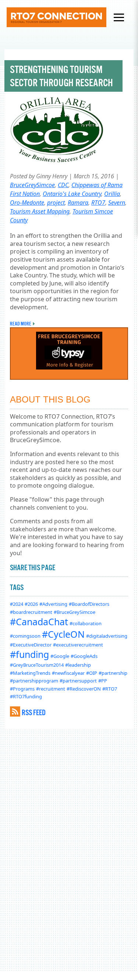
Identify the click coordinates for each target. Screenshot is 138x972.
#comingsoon (25, 636)
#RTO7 (109, 688)
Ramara (78, 203)
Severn (116, 203)
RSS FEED (34, 712)
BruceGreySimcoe (32, 185)
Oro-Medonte (27, 203)
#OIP (91, 673)
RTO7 (98, 203)
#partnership (113, 673)
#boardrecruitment (31, 612)
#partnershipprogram (34, 680)
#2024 (16, 604)
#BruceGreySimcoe (74, 612)
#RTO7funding (26, 696)
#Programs (22, 688)
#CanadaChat (39, 621)
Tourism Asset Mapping (40, 211)
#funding (29, 654)
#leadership (78, 665)
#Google (59, 656)
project (56, 203)
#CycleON (63, 634)
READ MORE (20, 324)
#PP (102, 680)
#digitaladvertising (106, 636)
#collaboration (86, 623)
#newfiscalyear (68, 673)
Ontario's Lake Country (72, 194)
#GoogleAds (84, 656)
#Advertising (53, 604)
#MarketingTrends (30, 673)
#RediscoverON (84, 688)
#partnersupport (78, 680)
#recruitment (50, 688)
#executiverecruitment (78, 644)
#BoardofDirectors (89, 604)
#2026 (31, 604)
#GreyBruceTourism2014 (37, 665)
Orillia (112, 194)
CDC (63, 185)
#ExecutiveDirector (31, 644)
